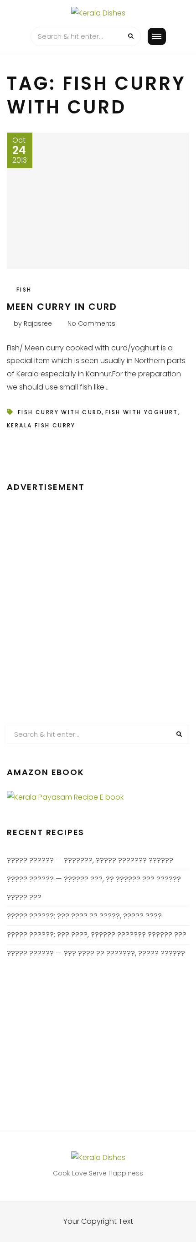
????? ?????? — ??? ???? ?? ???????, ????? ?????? (96, 953)
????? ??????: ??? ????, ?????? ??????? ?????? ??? (96, 934)
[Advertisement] (98, 604)
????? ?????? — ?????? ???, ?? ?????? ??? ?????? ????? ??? (94, 888)
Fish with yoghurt (141, 412)
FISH (24, 289)
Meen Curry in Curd (62, 306)
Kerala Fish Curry (41, 425)
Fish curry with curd (60, 412)
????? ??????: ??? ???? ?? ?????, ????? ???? (84, 916)
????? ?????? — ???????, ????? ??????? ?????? (90, 860)
